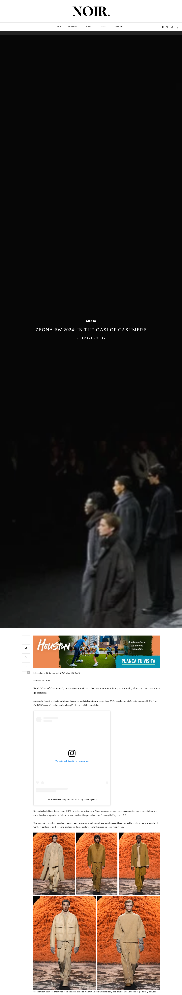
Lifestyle (103, 27)
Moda (88, 27)
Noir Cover (72, 27)
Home (59, 27)
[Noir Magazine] (91, 11)
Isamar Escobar (92, 338)
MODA (91, 321)
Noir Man (119, 27)
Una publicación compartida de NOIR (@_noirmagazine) (72, 800)
